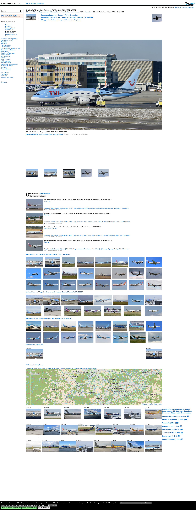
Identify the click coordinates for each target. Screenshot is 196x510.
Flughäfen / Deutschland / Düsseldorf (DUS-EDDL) (58, 235)
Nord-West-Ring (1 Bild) (171, 429)
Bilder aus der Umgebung (34, 365)
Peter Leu (47, 201)
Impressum (40, 3)
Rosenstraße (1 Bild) (170, 436)
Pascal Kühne (30, 134)
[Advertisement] (67, 30)
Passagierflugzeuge (67, 12)
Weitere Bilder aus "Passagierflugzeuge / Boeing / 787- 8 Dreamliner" (48, 254)
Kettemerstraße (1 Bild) (170, 426)
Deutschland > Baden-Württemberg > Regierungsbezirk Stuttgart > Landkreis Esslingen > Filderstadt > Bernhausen (61, 368)
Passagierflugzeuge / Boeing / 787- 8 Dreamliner (59, 15)
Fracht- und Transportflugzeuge (10, 48)
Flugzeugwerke (5, 47)
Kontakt (33, 3)
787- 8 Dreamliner (86, 12)
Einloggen (178, 7)
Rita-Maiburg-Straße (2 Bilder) (173, 419)
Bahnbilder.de (9, 24)
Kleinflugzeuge (5, 56)
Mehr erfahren (52, 505)
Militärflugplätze (6, 59)
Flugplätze (4, 43)
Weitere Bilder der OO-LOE (34, 345)
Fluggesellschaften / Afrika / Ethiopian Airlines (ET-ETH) (88, 221)
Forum (28, 3)
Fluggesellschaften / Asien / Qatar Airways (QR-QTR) (87, 235)
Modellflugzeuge (6, 62)
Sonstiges (4, 67)
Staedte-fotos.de (9, 32)
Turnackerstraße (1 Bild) (171, 433)
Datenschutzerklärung (7, 77)
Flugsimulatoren (6, 45)
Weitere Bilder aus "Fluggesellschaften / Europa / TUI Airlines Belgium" (49, 318)
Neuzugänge (5, 72)
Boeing (77, 12)
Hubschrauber (5, 54)
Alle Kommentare (44, 193)
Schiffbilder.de (9, 29)
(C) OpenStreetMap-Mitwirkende (151, 404)
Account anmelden (188, 7)
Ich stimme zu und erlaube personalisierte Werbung (19, 508)
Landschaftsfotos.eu (11, 34)
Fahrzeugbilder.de (10, 28)
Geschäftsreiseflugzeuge (8, 50)
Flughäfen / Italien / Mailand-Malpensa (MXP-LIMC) (58, 208)
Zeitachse (4, 76)
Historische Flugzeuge (8, 53)
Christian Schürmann (50, 228)
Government (4, 51)
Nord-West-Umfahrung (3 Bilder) (174, 416)
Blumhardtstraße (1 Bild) (171, 439)
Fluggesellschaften (6, 40)
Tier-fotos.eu (8, 36)
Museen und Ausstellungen (9, 64)
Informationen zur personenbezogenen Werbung (135, 503)
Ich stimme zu (43, 508)
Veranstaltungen (6, 69)
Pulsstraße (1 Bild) (169, 423)
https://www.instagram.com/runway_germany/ (49, 134)
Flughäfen (4, 42)
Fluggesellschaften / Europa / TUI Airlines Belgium (60, 20)
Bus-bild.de (8, 26)
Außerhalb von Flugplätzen (9, 39)
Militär (3, 58)
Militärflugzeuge (6, 61)
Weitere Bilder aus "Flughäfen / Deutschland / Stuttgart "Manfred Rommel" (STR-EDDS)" (54, 292)
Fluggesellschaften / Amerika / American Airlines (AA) (87, 208)
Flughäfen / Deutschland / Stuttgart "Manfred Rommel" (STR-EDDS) (67, 17)
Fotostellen (4, 74)
